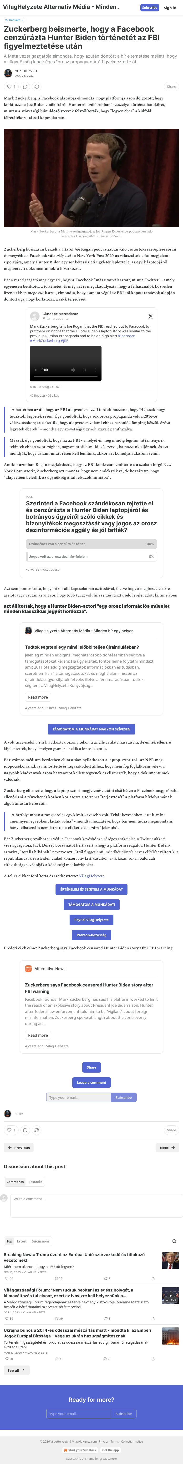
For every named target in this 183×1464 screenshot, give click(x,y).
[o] (170, 1296)
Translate (14, 20)
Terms (115, 1441)
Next (164, 1147)
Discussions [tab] (40, 1241)
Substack (72, 1459)
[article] (91, 1266)
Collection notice (132, 1441)
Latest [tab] (22, 1241)
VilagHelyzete (91, 876)
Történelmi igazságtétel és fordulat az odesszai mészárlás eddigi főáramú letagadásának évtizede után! (76, 1344)
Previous (22, 1147)
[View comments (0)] (25, 86)
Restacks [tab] (35, 1182)
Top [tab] (9, 1241)
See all (13, 1370)
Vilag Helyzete (26, 71)
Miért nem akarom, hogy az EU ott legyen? (39, 1266)
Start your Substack (82, 1450)
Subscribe (149, 7)
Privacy (103, 1441)
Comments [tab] (15, 1182)
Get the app (110, 1450)
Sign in (170, 7)
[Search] (174, 1241)
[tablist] (24, 1182)
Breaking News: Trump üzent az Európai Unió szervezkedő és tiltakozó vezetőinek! (74, 1257)
